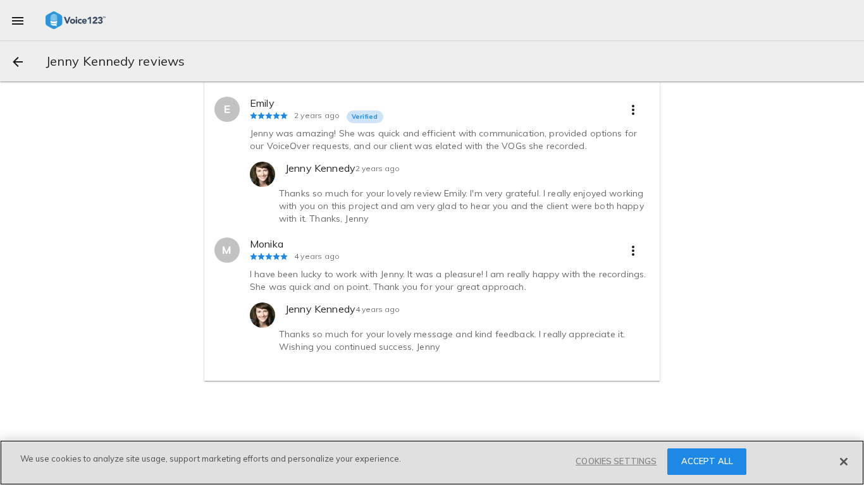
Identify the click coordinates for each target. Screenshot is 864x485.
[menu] (17, 20)
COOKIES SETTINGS (616, 461)
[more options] (633, 109)
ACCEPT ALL (707, 461)
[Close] (844, 462)
